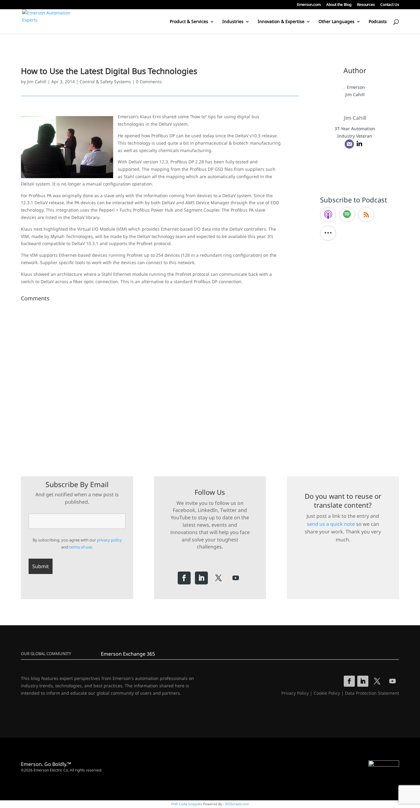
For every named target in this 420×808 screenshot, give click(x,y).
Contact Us (389, 5)
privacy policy (109, 540)
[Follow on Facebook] (184, 578)
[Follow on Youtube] (235, 578)
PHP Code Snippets (186, 804)
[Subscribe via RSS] (366, 214)
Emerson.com (309, 5)
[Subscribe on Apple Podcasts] (328, 214)
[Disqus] (160, 381)
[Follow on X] (218, 578)
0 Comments (149, 81)
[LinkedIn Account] (359, 144)
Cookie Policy (327, 693)
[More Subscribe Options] (328, 233)
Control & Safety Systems (105, 81)
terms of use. (81, 547)
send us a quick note (331, 524)
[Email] (349, 144)
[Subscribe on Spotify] (347, 214)
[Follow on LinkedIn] (201, 578)
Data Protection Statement (372, 693)
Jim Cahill (36, 81)
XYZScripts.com (237, 804)
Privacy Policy (295, 693)
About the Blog (338, 5)
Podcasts (378, 21)
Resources (366, 5)
